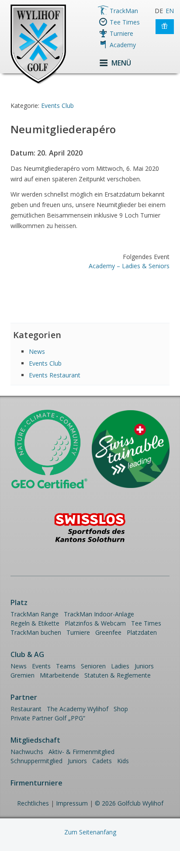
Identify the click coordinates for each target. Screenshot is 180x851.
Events (41, 666)
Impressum (72, 803)
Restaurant (26, 709)
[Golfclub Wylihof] (38, 83)
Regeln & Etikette (34, 623)
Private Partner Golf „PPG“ (47, 718)
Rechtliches (33, 803)
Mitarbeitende (59, 675)
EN (170, 11)
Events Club (57, 105)
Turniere (121, 33)
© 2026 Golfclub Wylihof (129, 803)
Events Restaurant (54, 375)
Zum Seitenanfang (90, 832)
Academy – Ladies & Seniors (129, 266)
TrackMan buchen (35, 632)
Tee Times (125, 22)
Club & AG (27, 654)
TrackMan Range (34, 614)
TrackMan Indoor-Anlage (99, 614)
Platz (19, 602)
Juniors (144, 666)
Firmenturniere (36, 783)
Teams (66, 666)
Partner (23, 697)
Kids (123, 761)
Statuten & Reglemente (117, 675)
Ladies (120, 666)
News (37, 351)
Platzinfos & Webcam (95, 623)
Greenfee (108, 632)
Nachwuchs (26, 751)
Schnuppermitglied (36, 761)
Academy (123, 45)
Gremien (22, 675)
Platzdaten (142, 632)
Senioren (93, 666)
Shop (121, 709)
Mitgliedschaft (35, 740)
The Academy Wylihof (77, 709)
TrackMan (124, 11)
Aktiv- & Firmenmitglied (81, 751)
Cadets (102, 761)
